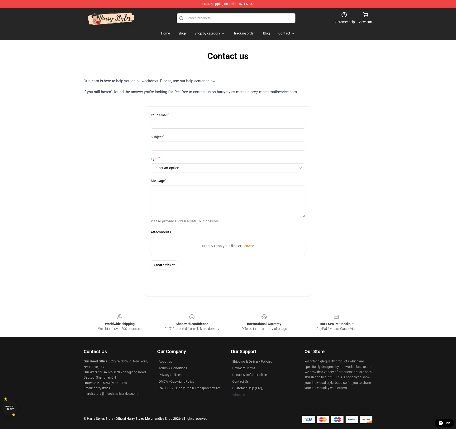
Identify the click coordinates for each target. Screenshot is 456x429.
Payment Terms (243, 368)
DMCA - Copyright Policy (176, 381)
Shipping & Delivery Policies (252, 361)
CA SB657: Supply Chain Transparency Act (190, 388)
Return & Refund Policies (250, 375)
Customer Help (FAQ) (247, 388)
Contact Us (240, 381)
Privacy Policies (170, 375)
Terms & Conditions (173, 368)
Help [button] (447, 423)
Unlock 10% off (9, 407)
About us (165, 361)
